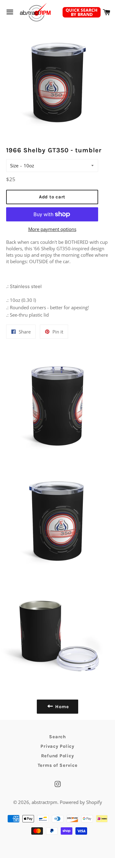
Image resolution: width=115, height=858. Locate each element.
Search (57, 736)
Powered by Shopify (81, 802)
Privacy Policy (57, 746)
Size (14, 165)
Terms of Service (58, 765)
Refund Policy (57, 756)
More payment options (52, 229)
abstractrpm (44, 802)
